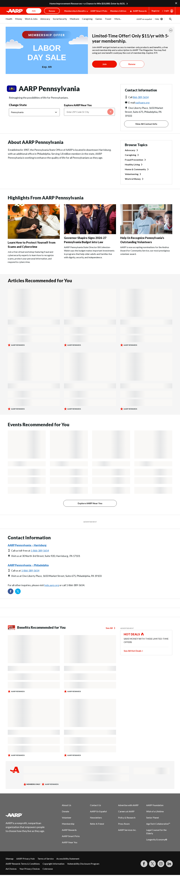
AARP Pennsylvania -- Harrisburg (27, 545)
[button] (170, 19)
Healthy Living (132, 164)
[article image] (34, 238)
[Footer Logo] (25, 815)
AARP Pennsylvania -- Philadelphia (28, 565)
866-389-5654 (140, 97)
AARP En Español (98, 811)
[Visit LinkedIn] (169, 863)
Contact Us (95, 805)
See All (109, 628)
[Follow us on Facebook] (10, 591)
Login (166, 10)
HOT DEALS (132, 634)
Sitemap (10, 858)
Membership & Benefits (75, 11)
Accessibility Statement (67, 858)
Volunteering (131, 174)
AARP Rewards (140, 11)
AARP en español (144, 19)
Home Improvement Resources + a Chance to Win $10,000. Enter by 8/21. (87, 3)
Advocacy (130, 150)
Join (104, 64)
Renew (131, 64)
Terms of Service (46, 858)
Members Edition (118, 11)
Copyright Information (53, 863)
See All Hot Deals (132, 650)
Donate (65, 811)
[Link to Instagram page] (161, 863)
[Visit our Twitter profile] (18, 591)
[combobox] (89, 112)
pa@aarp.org (142, 102)
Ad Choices (11, 868)
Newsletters (96, 817)
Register (156, 11)
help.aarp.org (51, 585)
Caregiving (130, 155)
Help (157, 19)
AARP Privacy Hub (25, 858)
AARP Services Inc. (127, 830)
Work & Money (133, 178)
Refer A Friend (97, 823)
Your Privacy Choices (29, 868)
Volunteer (66, 817)
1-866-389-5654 (40, 550)
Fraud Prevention (134, 159)
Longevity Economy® (156, 839)
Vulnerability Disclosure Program (83, 863)
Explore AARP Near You (78, 105)
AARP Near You (69, 842)
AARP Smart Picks (98, 11)
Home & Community (135, 169)
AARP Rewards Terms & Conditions (23, 863)
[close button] (170, 30)
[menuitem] (9, 20)
